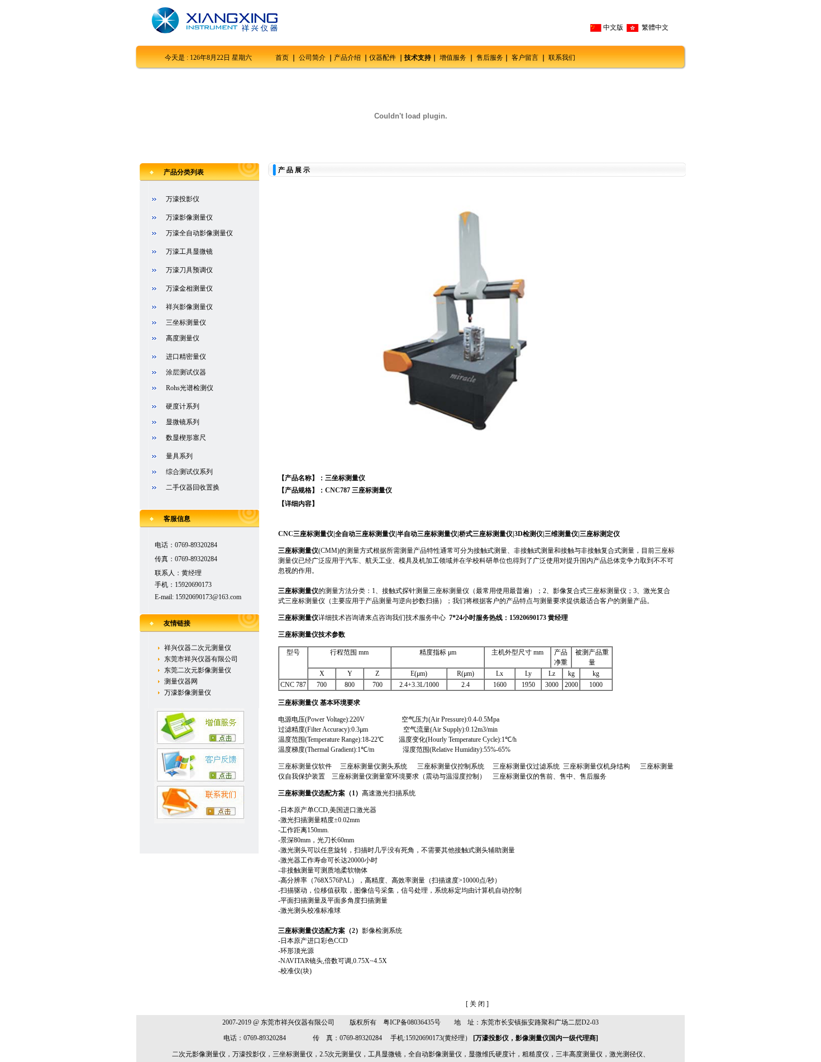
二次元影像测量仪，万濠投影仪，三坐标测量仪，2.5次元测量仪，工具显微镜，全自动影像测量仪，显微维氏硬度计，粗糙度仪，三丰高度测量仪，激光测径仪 (407, 1054)
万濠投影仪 (182, 199)
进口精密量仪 (186, 357)
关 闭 (477, 1004)
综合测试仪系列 (189, 472)
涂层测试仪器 (186, 372)
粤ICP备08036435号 (412, 1022)
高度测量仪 (182, 338)
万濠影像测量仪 (189, 217)
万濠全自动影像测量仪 (199, 233)
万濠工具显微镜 (189, 251)
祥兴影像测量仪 (189, 307)
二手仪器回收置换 (192, 487)
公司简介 (312, 57)
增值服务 (453, 57)
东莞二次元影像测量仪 (197, 670)
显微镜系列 (182, 422)
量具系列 (179, 456)
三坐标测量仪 (186, 322)
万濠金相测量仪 (189, 288)
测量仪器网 (181, 681)
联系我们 (561, 57)
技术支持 (417, 57)
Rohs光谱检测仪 (189, 388)
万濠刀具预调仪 (189, 270)
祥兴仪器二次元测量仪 (197, 648)
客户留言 (525, 57)
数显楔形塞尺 (186, 438)
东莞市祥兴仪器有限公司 (201, 659)
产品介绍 (347, 57)
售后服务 (489, 57)
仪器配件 (382, 57)
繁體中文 (654, 27)
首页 (282, 57)
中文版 (613, 27)
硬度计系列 (182, 406)
